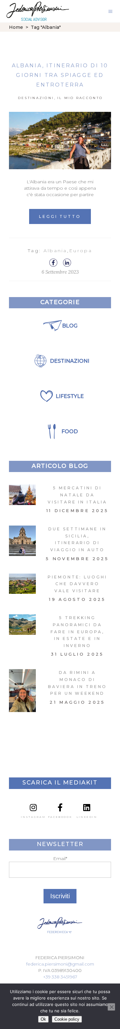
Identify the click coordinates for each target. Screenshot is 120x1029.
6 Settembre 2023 (60, 272)
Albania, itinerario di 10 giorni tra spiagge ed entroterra (60, 75)
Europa (80, 250)
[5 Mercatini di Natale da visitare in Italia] (22, 495)
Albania (55, 250)
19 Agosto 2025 (77, 599)
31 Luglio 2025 (77, 654)
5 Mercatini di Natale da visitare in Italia (77, 494)
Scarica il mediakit (59, 782)
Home (16, 27)
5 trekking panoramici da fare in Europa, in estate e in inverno (77, 631)
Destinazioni (36, 98)
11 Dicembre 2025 (77, 510)
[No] (111, 1007)
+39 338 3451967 (60, 976)
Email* (60, 858)
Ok (43, 1019)
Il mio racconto (80, 98)
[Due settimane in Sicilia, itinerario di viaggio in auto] (22, 541)
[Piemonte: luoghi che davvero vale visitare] (22, 584)
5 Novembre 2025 (77, 558)
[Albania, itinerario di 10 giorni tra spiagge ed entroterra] (60, 140)
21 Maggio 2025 (77, 702)
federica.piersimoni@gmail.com (60, 964)
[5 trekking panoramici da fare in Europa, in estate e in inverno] (22, 624)
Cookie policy (66, 1019)
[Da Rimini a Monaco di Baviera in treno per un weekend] (22, 690)
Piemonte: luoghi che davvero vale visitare (77, 584)
